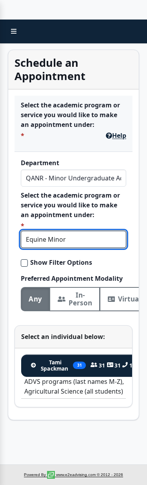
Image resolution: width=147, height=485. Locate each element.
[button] (14, 31)
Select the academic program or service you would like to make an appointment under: (70, 115)
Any (35, 298)
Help (119, 135)
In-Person (80, 299)
